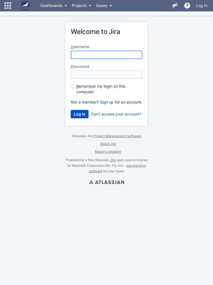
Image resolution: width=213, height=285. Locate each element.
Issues (101, 5)
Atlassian (106, 182)
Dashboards (51, 5)
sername (80, 46)
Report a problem (108, 151)
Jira (113, 160)
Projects (79, 5)
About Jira (108, 144)
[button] (8, 5)
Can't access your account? (116, 114)
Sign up (107, 102)
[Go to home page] (25, 5)
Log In (201, 5)
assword (80, 66)
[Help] (187, 5)
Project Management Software (117, 136)
